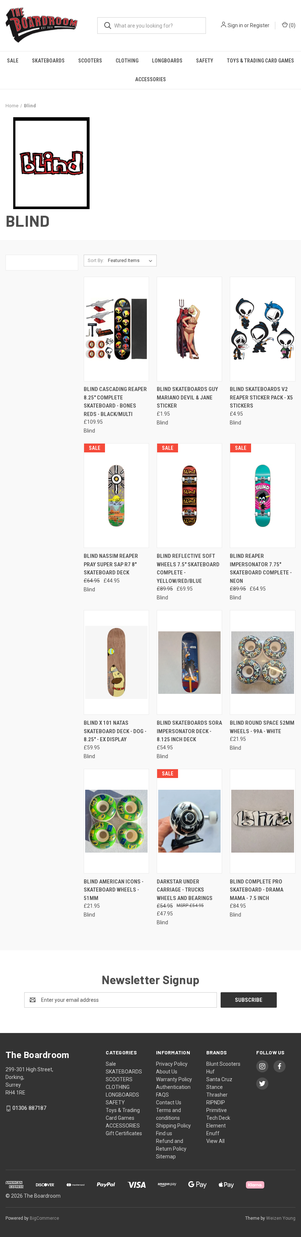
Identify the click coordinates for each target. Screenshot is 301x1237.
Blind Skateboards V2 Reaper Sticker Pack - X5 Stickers (261, 397)
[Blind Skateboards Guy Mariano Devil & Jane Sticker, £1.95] (189, 329)
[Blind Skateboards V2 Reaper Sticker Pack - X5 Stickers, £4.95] (262, 329)
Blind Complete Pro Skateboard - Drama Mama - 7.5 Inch (256, 889)
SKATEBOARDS (48, 61)
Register (259, 25)
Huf (210, 1072)
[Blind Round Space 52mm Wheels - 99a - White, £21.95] (262, 662)
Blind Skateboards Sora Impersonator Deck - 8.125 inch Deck (189, 731)
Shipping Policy (173, 1126)
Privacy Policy (172, 1064)
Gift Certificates (124, 1133)
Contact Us (168, 1102)
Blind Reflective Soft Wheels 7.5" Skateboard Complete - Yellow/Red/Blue (188, 568)
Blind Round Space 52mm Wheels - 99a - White (262, 727)
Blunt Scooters (223, 1064)
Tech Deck (218, 1118)
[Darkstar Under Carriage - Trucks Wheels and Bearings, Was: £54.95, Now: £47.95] (189, 821)
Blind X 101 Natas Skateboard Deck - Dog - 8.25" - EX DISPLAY (115, 731)
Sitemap (166, 1156)
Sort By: (96, 260)
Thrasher (217, 1095)
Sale (12, 61)
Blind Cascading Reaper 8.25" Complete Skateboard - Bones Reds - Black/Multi (115, 401)
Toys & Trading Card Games (260, 61)
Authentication (173, 1087)
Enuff (213, 1133)
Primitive (216, 1110)
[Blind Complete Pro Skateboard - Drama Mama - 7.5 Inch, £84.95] (262, 821)
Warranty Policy (174, 1079)
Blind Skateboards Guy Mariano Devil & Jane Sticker (187, 397)
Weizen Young (280, 1218)
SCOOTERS (90, 61)
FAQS (162, 1095)
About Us (166, 1072)
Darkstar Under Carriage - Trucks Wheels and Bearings (185, 889)
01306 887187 (29, 1108)
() (291, 25)
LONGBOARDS (167, 61)
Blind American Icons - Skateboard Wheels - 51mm (114, 889)
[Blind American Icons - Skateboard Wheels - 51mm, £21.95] (116, 821)
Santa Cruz (219, 1079)
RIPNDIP (215, 1102)
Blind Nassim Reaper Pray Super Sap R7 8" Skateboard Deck (111, 564)
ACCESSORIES (150, 79)
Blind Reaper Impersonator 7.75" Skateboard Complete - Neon (261, 568)
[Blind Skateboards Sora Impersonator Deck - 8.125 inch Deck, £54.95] (189, 662)
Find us (164, 1133)
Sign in (235, 25)
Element (216, 1126)
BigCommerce (44, 1218)
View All (215, 1141)
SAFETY (204, 61)
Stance (214, 1087)
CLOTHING (127, 61)
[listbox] (131, 260)
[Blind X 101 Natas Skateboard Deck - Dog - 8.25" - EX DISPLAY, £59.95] (116, 662)
